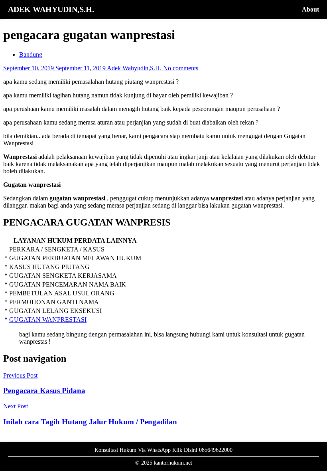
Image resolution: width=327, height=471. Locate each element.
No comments (180, 68)
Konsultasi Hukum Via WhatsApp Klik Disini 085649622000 (163, 450)
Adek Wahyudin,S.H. (135, 68)
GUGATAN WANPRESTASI (48, 319)
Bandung (30, 54)
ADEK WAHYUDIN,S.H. (51, 9)
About (310, 9)
